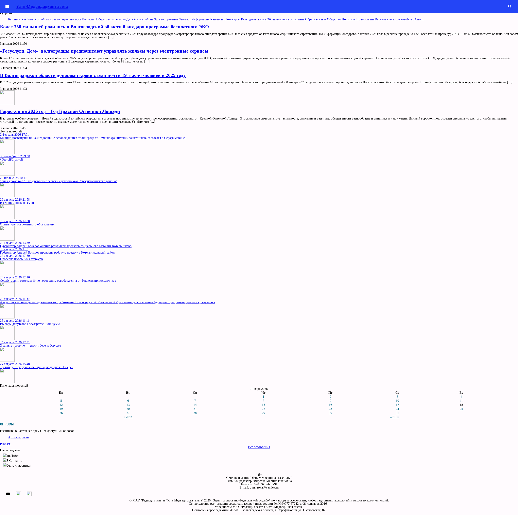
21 (195, 408)
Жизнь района (144, 19)
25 (461, 408)
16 (330, 404)
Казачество (218, 19)
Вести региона (115, 19)
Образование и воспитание (286, 19)
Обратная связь (316, 19)
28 (195, 413)
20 (128, 408)
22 (263, 408)
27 (128, 413)
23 (330, 408)
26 (61, 413)
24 (397, 408)
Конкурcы (233, 19)
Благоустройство (39, 19)
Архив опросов (18, 437)
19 (61, 408)
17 (397, 404)
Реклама (381, 19)
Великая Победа (93, 19)
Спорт (419, 19)
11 (461, 400)
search (509, 6)
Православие (365, 19)
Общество (334, 19)
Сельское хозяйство (401, 19)
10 (397, 400)
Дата (130, 19)
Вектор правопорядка (66, 19)
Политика (349, 19)
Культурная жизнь (254, 19)
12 (61, 404)
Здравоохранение (166, 19)
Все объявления (259, 447)
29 (263, 413)
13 (128, 404)
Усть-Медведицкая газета (42, 6)
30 (330, 413)
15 (263, 404)
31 (397, 413)
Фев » (394, 417)
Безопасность (17, 19)
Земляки (185, 19)
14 (195, 404)
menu (7, 6)
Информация (200, 19)
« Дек (128, 417)
